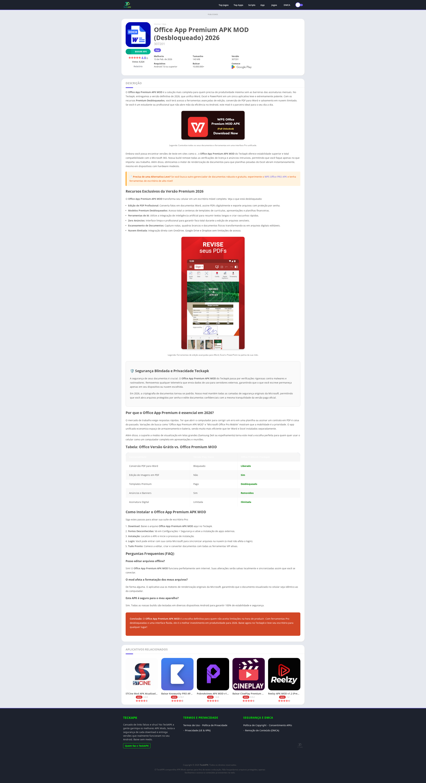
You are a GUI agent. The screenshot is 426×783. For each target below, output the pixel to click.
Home (157, 24)
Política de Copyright (254, 725)
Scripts (251, 5)
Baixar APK (141, 51)
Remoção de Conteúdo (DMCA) (262, 730)
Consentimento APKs (280, 725)
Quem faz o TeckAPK (137, 745)
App (262, 5)
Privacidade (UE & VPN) (198, 730)
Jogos (274, 5)
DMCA (287, 5)
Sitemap (209, 778)
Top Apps (238, 5)
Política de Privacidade (214, 725)
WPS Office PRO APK (276, 176)
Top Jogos (223, 5)
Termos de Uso (191, 725)
